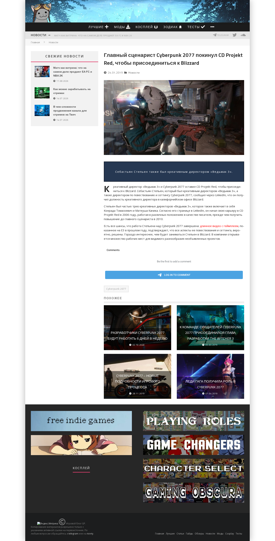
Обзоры (199, 533)
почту (90, 533)
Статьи (180, 533)
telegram (73, 533)
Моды (120, 27)
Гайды (189, 533)
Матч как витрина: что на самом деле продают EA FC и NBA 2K (93, 35)
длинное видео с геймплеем (219, 226)
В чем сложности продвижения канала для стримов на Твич (70, 110)
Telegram (223, 35)
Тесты (194, 27)
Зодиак (171, 27)
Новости (38, 35)
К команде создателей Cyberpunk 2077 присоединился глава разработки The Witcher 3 (210, 332)
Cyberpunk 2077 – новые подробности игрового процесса (137, 381)
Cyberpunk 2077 (116, 288)
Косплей (145, 27)
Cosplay (229, 533)
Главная (35, 42)
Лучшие (96, 27)
